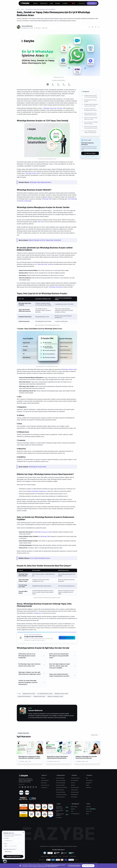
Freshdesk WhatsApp (60, 792)
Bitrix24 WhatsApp (60, 789)
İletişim (87, 813)
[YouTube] (28, 787)
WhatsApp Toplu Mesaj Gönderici (40, 182)
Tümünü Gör (94, 735)
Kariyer (90, 808)
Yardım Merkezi (89, 780)
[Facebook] (25, 787)
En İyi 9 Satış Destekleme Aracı (40, 558)
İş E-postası (6, 838)
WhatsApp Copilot (75, 792)
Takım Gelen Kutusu (75, 778)
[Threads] (33, 787)
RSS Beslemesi (73, 856)
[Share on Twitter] (89, 27)
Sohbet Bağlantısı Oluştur (62, 811)
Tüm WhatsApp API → (75, 813)
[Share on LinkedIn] (92, 27)
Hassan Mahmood (27, 26)
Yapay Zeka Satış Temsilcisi (45, 264)
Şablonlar (73, 808)
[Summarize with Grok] (64, 84)
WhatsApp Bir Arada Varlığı (37, 467)
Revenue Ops (44, 782)
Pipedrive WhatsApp (60, 785)
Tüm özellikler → (74, 796)
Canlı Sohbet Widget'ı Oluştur (62, 807)
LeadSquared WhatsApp (61, 794)
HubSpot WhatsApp (60, 778)
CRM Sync (43, 778)
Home (18, 9)
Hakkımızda (88, 787)
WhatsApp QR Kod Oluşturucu (62, 814)
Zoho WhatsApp (72, 199)
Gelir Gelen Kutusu (75, 787)
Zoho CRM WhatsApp (60, 782)
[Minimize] (23, 832)
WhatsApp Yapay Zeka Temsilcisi (52, 108)
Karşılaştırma (88, 782)
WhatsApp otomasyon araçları (43, 532)
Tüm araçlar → (59, 817)
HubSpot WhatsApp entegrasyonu (37, 491)
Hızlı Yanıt (40, 221)
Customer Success (45, 785)
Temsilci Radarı (74, 789)
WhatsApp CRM (46, 199)
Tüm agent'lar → (44, 787)
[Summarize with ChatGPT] (48, 84)
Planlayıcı (73, 785)
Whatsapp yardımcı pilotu (33, 173)
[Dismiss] (97, 866)
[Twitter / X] (20, 787)
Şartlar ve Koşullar (45, 856)
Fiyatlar (87, 785)
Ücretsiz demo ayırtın (88, 865)
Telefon (5, 843)
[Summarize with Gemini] (58, 84)
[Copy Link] (98, 27)
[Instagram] (31, 787)
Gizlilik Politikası (54, 856)
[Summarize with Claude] (53, 84)
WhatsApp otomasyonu (56, 287)
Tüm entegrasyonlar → (61, 796)
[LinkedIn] (22, 787)
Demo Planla (82, 3)
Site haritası (65, 856)
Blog (22, 9)
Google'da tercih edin (68, 637)
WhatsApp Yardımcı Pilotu (69, 369)
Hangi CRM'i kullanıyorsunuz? (9, 849)
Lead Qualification (45, 780)
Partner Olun (88, 811)
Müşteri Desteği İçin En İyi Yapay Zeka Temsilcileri (45, 240)
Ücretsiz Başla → (92, 3)
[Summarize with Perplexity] (69, 84)
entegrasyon (37, 613)
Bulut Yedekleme (74, 780)
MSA (60, 856)
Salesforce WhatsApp (25, 201)
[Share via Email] (95, 27)
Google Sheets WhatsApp (61, 787)
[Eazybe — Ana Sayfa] (24, 3)
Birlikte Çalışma (74, 806)
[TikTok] (36, 787)
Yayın (72, 811)
